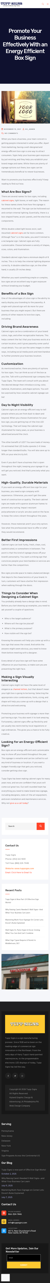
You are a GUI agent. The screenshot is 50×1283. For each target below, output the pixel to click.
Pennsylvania (7, 1131)
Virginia (5, 1151)
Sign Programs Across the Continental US (20, 1156)
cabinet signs (7, 200)
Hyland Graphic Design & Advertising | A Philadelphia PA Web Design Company (24, 1102)
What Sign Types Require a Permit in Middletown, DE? (20, 942)
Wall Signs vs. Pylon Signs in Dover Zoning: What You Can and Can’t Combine (22, 932)
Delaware (5, 1141)
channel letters (20, 689)
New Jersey (6, 1136)
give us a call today (19, 803)
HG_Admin (30, 129)
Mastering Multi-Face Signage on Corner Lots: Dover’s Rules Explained (24, 921)
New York (6, 1146)
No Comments (11, 133)
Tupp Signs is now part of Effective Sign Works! (22, 901)
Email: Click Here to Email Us (18, 872)
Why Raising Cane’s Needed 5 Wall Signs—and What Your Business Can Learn (24, 911)
